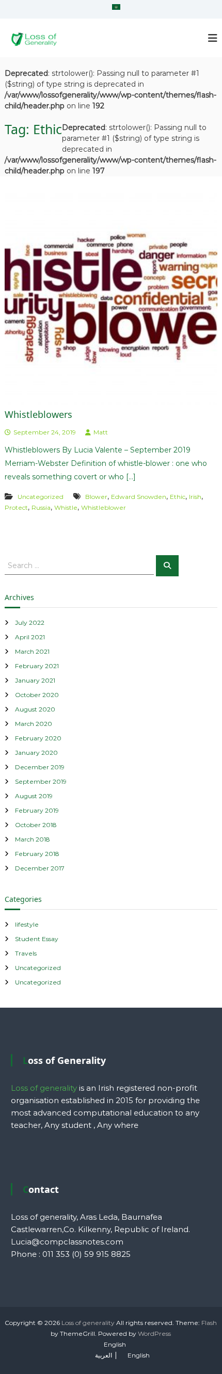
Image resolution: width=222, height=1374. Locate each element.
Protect (16, 507)
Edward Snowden (138, 496)
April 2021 (30, 637)
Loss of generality (88, 1323)
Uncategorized (41, 496)
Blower (96, 496)
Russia (41, 507)
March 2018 (32, 839)
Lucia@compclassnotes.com (67, 1242)
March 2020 (33, 724)
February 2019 (37, 810)
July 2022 (29, 622)
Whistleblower (103, 507)
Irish (195, 496)
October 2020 (37, 695)
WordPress (154, 1333)
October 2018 (36, 825)
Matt (100, 432)
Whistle (65, 507)
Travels (26, 953)
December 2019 (40, 767)
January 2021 (35, 680)
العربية (103, 1355)
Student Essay (36, 939)
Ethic (177, 496)
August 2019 (34, 796)
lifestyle (27, 924)
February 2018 (37, 854)
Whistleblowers (38, 414)
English (115, 1344)
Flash (209, 1323)
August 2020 (35, 709)
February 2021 (37, 666)
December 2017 (40, 868)
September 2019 (41, 781)
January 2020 (36, 752)
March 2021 (32, 651)
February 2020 (38, 738)
